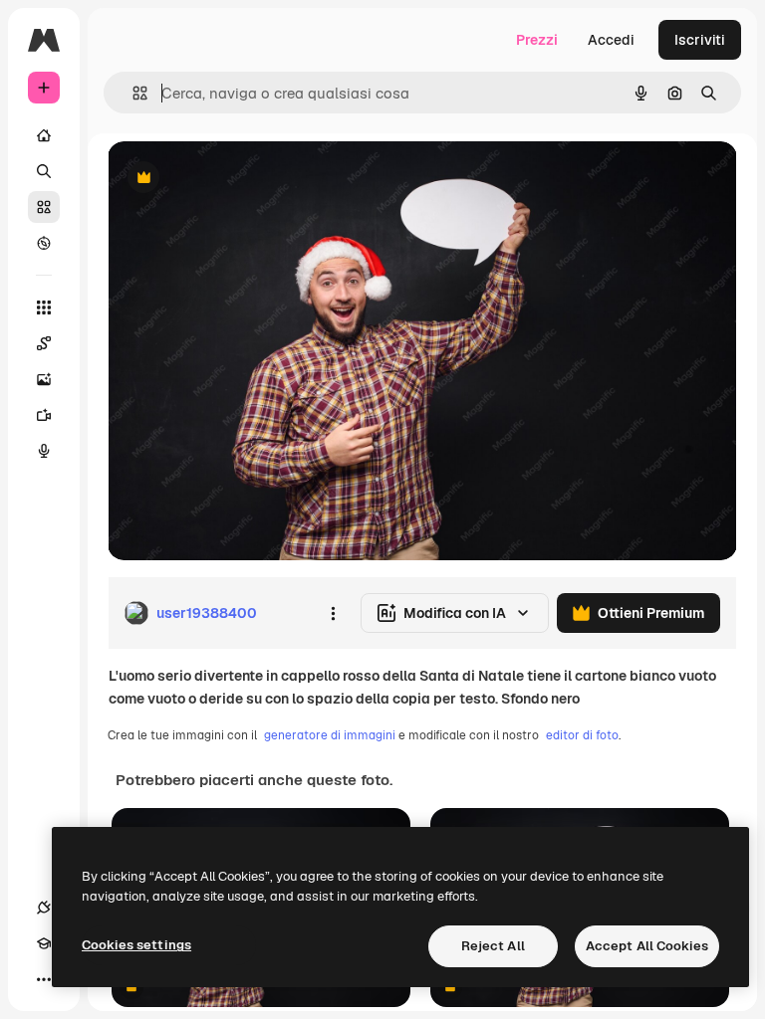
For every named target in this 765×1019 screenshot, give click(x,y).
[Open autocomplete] (132, 93)
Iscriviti (699, 40)
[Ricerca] (44, 171)
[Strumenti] (44, 307)
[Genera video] (44, 415)
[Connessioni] (44, 907)
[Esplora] (44, 243)
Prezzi (537, 40)
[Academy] (44, 943)
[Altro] (44, 979)
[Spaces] (44, 343)
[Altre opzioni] (333, 613)
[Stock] (44, 207)
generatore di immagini (329, 735)
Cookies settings (136, 944)
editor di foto (582, 735)
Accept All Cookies (647, 945)
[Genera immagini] (44, 379)
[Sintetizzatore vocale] (44, 451)
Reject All (493, 945)
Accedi (611, 40)
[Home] (44, 135)
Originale (239, 178)
